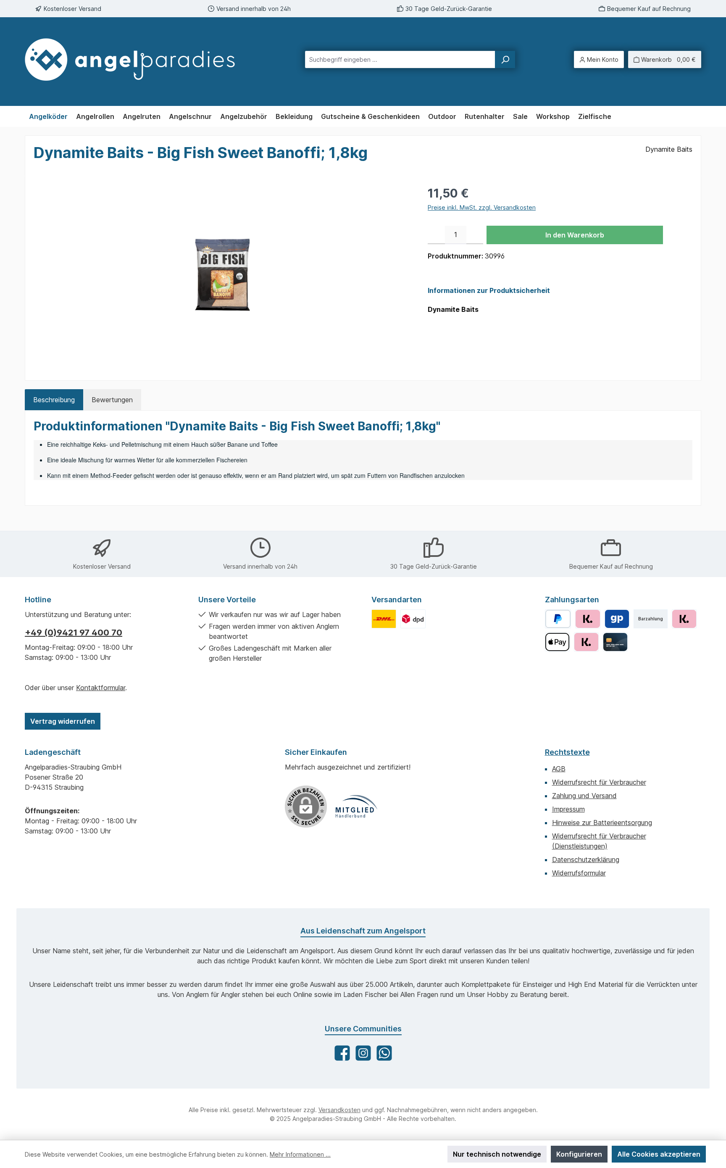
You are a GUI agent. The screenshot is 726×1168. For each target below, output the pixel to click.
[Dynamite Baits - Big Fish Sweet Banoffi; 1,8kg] (222, 274)
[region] (222, 275)
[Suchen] (505, 59)
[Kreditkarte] (615, 642)
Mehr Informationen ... (300, 1154)
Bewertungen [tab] (112, 399)
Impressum (568, 809)
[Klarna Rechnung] (587, 618)
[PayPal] (558, 618)
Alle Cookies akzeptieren (658, 1154)
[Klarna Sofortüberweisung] (586, 642)
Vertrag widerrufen (62, 721)
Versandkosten (339, 1109)
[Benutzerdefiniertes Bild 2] (412, 618)
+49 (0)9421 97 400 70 (73, 633)
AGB (559, 769)
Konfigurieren (579, 1154)
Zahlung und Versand (584, 795)
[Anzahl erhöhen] (475, 235)
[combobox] (400, 59)
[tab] (54, 399)
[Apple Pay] (557, 642)
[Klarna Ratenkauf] (684, 618)
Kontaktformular (100, 687)
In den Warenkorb (574, 235)
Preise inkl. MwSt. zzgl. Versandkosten (482, 207)
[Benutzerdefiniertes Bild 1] (383, 618)
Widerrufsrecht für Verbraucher (599, 782)
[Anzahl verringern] (436, 235)
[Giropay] (617, 618)
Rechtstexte (567, 752)
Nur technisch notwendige (497, 1154)
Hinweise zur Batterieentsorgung (602, 822)
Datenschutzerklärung (585, 859)
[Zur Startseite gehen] (138, 59)
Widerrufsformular (579, 873)
